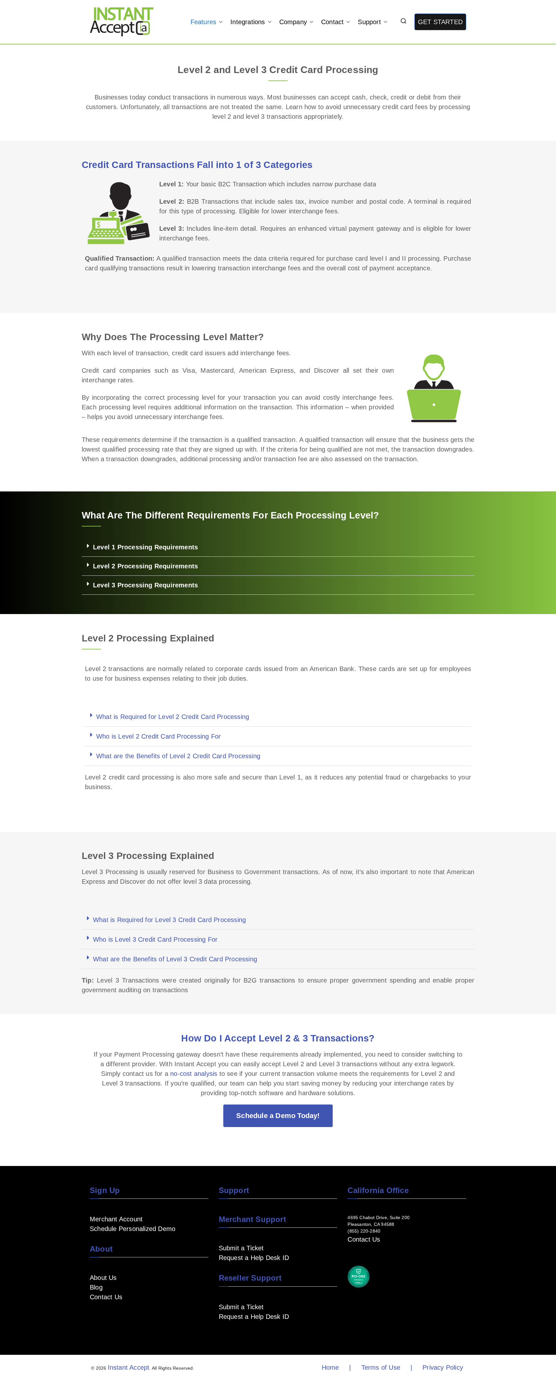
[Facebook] (93, 1316)
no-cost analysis (193, 1073)
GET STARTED (440, 21)
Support (369, 21)
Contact (332, 21)
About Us (103, 1277)
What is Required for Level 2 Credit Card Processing (172, 716)
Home (330, 1367)
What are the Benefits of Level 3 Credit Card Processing (175, 959)
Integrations (247, 21)
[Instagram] (124, 1316)
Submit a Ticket (241, 1248)
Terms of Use (380, 1367)
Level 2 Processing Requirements (145, 566)
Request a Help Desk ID (254, 1257)
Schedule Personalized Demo (132, 1228)
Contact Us (106, 1297)
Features (203, 21)
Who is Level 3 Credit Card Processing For (155, 939)
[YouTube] (104, 1316)
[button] (219, 22)
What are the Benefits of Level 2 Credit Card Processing (178, 756)
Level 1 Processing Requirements (145, 547)
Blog (96, 1287)
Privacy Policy (442, 1367)
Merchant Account (116, 1219)
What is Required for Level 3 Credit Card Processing (169, 919)
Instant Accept (129, 1367)
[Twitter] (135, 1316)
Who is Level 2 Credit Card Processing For (158, 736)
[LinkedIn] (114, 1316)
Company (293, 21)
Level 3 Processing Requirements (145, 585)
